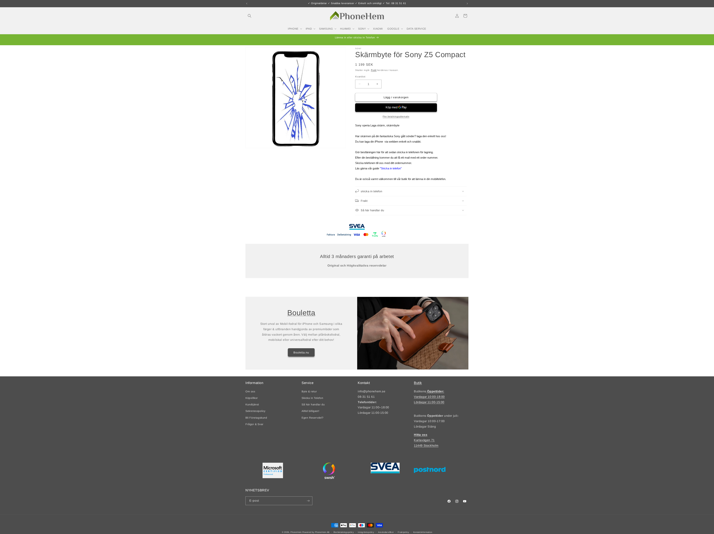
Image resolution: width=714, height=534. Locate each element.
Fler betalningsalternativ (396, 116)
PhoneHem (296, 532)
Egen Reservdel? (313, 417)
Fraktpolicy (403, 532)
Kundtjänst (252, 404)
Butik (418, 383)
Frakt (374, 70)
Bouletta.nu (301, 352)
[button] (249, 16)
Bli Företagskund (256, 417)
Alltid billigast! (310, 411)
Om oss (250, 391)
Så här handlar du (313, 404)
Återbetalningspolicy (343, 532)
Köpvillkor (251, 398)
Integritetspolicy (366, 532)
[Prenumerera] (308, 500)
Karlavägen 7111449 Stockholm (426, 440)
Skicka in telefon (391, 168)
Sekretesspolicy (255, 411)
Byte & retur (309, 391)
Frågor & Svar (254, 424)
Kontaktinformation (422, 532)
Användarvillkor (386, 532)
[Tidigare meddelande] (247, 3)
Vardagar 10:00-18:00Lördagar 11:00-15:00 (429, 397)
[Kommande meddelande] (467, 3)
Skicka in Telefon (312, 398)
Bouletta (301, 313)
